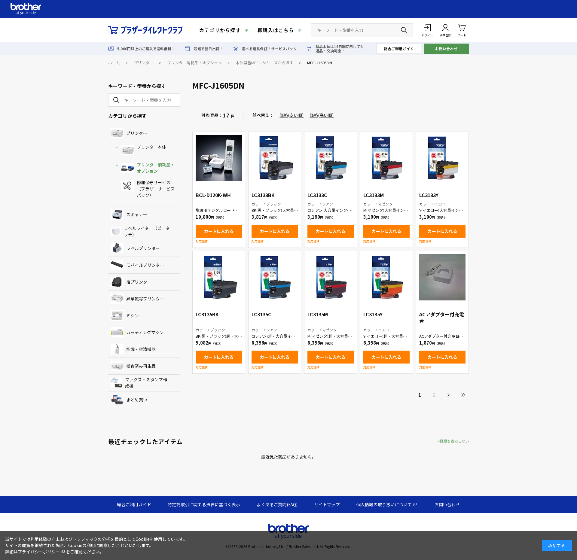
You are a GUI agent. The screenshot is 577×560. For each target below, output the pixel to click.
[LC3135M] (330, 277)
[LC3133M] (386, 158)
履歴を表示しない (454, 441)
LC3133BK (263, 195)
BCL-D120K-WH (213, 195)
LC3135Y (373, 314)
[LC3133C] (330, 158)
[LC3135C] (275, 277)
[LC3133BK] (275, 158)
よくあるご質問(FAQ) (277, 504)
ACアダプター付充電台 (441, 317)
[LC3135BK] (219, 277)
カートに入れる (219, 231)
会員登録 (445, 35)
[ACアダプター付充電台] (442, 277)
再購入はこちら (276, 30)
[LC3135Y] (386, 277)
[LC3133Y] (442, 158)
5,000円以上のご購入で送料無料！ (146, 49)
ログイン (427, 35)
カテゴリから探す (220, 30)
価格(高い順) (322, 115)
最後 (463, 395)
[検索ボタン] (404, 30)
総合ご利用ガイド (399, 48)
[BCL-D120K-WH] (219, 158)
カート (462, 35)
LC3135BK (207, 314)
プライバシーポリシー (39, 552)
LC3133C (317, 195)
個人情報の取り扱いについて (384, 504)
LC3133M (373, 195)
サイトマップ (327, 504)
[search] (115, 100)
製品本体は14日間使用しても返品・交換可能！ (340, 48)
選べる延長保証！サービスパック (269, 49)
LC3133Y (428, 195)
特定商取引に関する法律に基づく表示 (204, 504)
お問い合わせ (446, 48)
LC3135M (317, 314)
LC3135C (261, 314)
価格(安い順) (291, 115)
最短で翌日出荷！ (208, 49)
